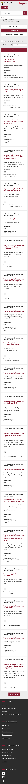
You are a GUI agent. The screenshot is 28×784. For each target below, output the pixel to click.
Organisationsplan (10, 219)
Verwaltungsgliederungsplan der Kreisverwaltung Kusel (14, 280)
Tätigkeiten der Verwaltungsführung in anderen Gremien (14, 500)
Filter (14, 50)
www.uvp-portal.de (7, 749)
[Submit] (25, 13)
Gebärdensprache (7, 732)
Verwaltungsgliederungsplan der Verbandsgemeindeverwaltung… (14, 537)
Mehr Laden (14, 694)
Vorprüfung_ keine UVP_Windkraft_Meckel (12, 344)
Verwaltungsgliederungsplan (14, 311)
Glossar (4, 711)
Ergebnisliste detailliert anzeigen (13, 41)
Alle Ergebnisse (14, 26)
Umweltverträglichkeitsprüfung (13, 90)
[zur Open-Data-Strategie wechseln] (23, 3)
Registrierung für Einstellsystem (11, 714)
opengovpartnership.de (9, 759)
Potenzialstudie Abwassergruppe (9, 60)
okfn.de (4, 762)
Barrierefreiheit (6, 729)
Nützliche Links (11, 722)
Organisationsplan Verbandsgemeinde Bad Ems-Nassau (14, 189)
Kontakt (4, 705)
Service (8, 701)
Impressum (5, 726)
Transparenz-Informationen (14, 34)
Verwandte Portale (13, 746)
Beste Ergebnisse (19, 45)
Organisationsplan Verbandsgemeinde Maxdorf (14, 402)
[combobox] (12, 13)
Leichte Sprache (7, 735)
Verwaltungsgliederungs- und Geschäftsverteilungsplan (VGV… (14, 435)
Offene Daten (14, 30)
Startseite (3, 18)
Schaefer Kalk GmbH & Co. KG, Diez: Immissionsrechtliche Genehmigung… (13, 156)
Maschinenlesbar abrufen (9, 22)
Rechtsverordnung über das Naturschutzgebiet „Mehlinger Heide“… (13, 121)
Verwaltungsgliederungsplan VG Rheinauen (14, 607)
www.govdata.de (7, 752)
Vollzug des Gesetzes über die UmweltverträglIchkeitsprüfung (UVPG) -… (14, 666)
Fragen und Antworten (9, 708)
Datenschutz (6, 738)
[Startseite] (6, 3)
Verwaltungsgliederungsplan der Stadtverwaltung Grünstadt (14, 247)
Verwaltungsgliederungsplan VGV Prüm (14, 574)
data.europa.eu (6, 755)
